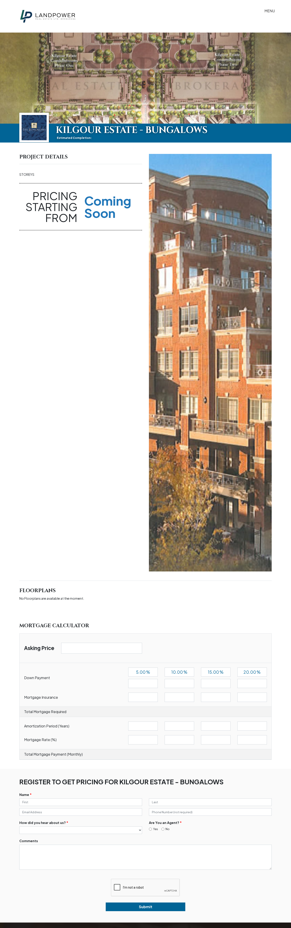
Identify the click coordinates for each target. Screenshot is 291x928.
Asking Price (39, 648)
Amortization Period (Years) (46, 726)
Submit (145, 906)
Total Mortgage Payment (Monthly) (53, 754)
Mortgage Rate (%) (40, 739)
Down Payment (37, 677)
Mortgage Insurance (41, 697)
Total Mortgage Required (45, 711)
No (168, 829)
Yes (155, 829)
